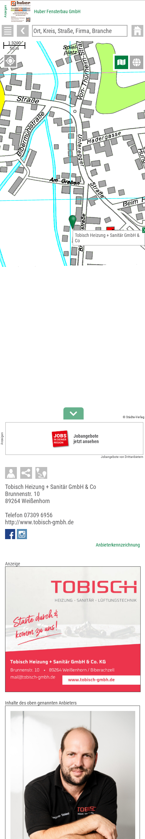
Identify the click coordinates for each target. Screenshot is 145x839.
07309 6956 (38, 515)
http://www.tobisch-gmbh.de (39, 522)
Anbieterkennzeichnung (118, 545)
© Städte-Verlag (133, 417)
